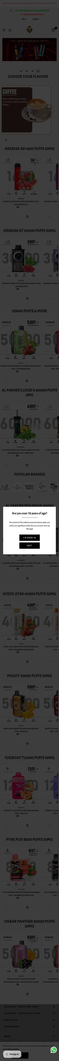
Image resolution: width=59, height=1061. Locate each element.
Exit (29, 545)
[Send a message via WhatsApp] (53, 1050)
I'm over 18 (29, 537)
